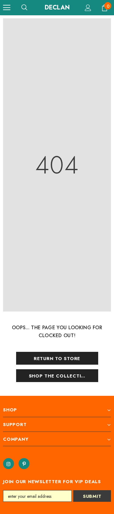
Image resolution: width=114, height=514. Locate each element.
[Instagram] (8, 463)
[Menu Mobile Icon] (6, 7)
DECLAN (57, 7)
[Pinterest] (24, 463)
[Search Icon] (24, 8)
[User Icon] (88, 8)
